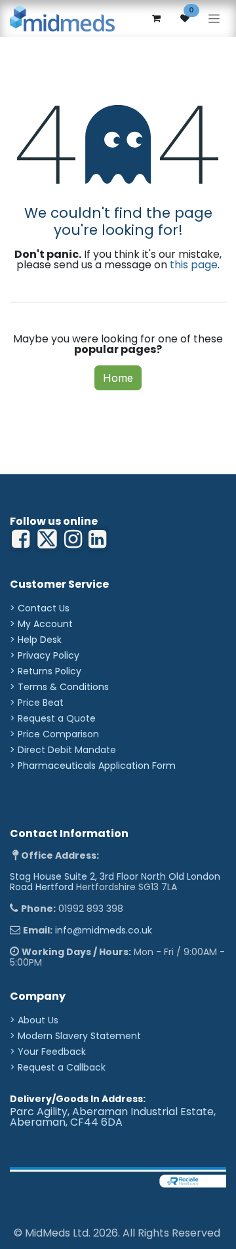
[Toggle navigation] (214, 18)
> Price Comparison (54, 734)
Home (118, 377)
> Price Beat (37, 702)
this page (194, 264)
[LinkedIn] (73, 539)
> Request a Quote (53, 718)
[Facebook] (21, 539)
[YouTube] (97, 539)
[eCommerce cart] (156, 18)
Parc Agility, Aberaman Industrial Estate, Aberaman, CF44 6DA (113, 1117)
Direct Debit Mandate (67, 749)
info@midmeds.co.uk (103, 930)
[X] (47, 539)
